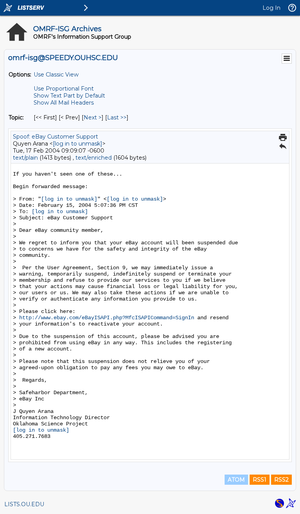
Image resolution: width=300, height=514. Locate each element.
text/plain (25, 157)
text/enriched (93, 157)
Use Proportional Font (64, 88)
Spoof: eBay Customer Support (55, 136)
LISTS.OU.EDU (24, 504)
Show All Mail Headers (64, 102)
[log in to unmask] (77, 143)
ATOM (236, 479)
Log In (271, 7)
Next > (93, 117)
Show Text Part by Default (69, 95)
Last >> (117, 117)
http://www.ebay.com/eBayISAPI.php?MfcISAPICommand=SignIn (106, 318)
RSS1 (259, 479)
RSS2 (281, 479)
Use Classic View (56, 74)
